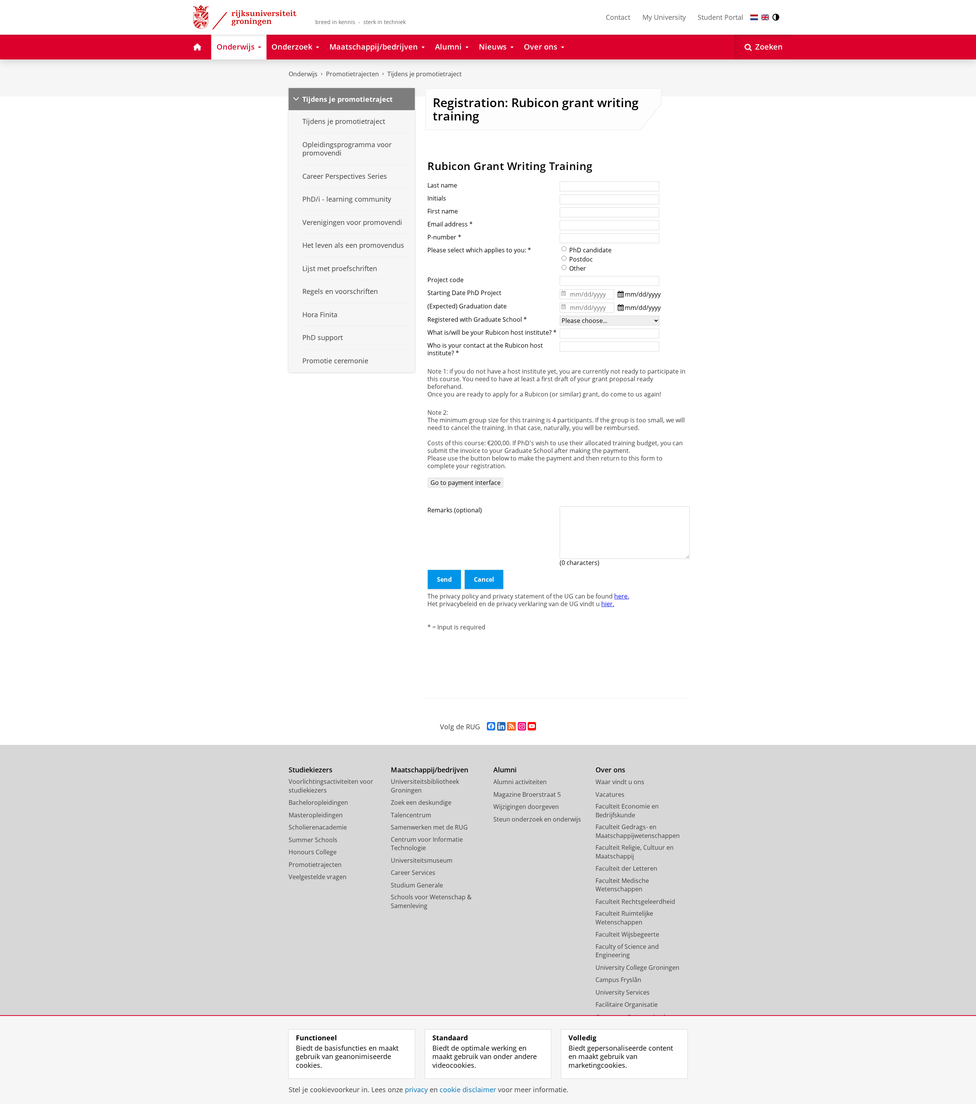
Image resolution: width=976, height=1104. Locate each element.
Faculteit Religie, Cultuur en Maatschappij (635, 851)
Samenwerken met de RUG (429, 827)
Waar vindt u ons (620, 782)
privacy (416, 1089)
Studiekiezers (310, 769)
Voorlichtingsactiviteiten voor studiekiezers (331, 785)
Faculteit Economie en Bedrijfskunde (627, 810)
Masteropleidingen (316, 815)
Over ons (610, 769)
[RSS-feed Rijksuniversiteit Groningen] (511, 726)
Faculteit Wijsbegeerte (627, 934)
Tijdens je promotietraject (424, 74)
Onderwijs (303, 74)
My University (664, 17)
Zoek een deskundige (421, 802)
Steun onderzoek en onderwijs (537, 819)
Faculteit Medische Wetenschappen (622, 885)
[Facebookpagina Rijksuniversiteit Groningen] (491, 726)
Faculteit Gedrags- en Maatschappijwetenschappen (638, 831)
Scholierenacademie (318, 827)
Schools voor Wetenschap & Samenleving (431, 901)
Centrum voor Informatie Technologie (427, 843)
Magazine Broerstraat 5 (527, 794)
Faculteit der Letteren (626, 868)
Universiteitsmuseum (422, 860)
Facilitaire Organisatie (627, 1004)
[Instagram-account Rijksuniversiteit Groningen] (522, 726)
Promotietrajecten (352, 74)
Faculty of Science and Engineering (627, 951)
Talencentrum (411, 815)
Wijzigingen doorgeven (526, 806)
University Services (623, 992)
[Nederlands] (754, 17)
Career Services (413, 872)
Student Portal (720, 17)
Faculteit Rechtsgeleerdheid (635, 901)
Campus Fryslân (618, 980)
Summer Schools (313, 840)
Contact (618, 17)
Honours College (313, 852)
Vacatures (610, 794)
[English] (765, 17)
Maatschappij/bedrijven (429, 769)
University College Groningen (637, 967)
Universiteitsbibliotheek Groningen (425, 785)
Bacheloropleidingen (318, 802)
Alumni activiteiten (520, 782)
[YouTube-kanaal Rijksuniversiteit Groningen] (532, 726)
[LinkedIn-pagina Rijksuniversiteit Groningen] (501, 726)
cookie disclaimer (468, 1089)
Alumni (505, 769)
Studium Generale (417, 885)
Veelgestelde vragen (318, 877)
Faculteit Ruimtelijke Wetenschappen (624, 917)
